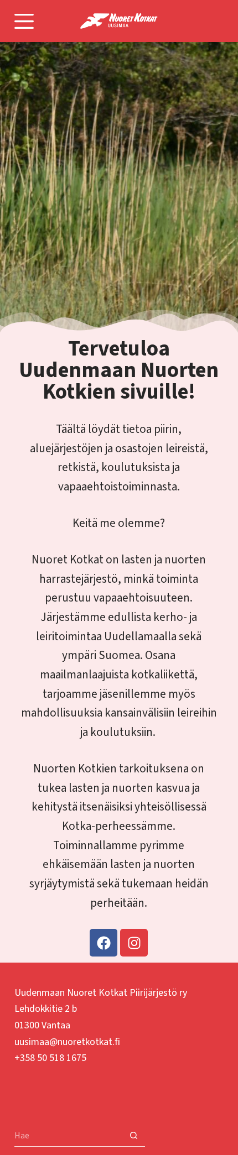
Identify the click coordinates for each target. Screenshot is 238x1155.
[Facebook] (103, 943)
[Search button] (134, 1136)
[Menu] (24, 21)
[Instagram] (134, 943)
